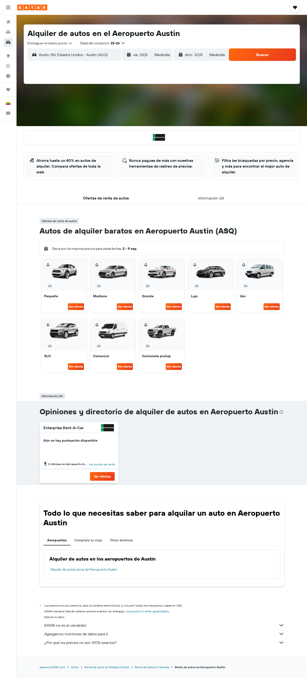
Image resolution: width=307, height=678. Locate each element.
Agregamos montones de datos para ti (76, 633)
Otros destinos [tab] (121, 540)
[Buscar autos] (8, 42)
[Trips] (8, 89)
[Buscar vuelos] (8, 22)
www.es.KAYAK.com (52, 667)
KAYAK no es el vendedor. (65, 625)
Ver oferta (76, 306)
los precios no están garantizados (147, 611)
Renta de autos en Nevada (152, 667)
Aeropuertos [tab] (57, 540)
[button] (8, 7)
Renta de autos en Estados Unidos (106, 667)
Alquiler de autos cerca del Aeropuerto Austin (83, 569)
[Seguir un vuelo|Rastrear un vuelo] (8, 66)
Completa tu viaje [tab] (88, 540)
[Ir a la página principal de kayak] (32, 7)
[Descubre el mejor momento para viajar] (8, 76)
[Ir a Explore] (8, 56)
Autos (75, 667)
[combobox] (50, 43)
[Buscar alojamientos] (8, 32)
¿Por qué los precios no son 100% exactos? (80, 642)
